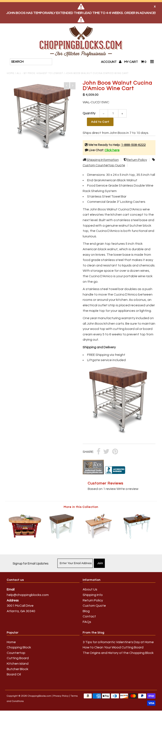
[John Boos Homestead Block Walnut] (62, 538)
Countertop (16, 653)
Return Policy (137, 159)
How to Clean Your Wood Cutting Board (113, 647)
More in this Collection (81, 506)
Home (10, 73)
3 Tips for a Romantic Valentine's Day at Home (118, 642)
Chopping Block (19, 647)
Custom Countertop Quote (104, 165)
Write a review (127, 489)
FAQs (87, 622)
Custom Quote (94, 605)
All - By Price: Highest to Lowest (40, 73)
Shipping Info (93, 595)
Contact (89, 616)
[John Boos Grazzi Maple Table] (99, 538)
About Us (90, 589)
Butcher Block (17, 669)
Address (13, 600)
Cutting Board (18, 658)
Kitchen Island (17, 663)
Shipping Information (103, 159)
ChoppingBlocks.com (39, 696)
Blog (86, 611)
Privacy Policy (61, 696)
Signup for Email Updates (30, 563)
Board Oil (14, 674)
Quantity (89, 113)
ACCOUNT (109, 61)
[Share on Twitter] (106, 452)
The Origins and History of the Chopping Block (118, 653)
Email (11, 589)
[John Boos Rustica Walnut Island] (137, 538)
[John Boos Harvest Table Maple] (25, 538)
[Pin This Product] (115, 452)
